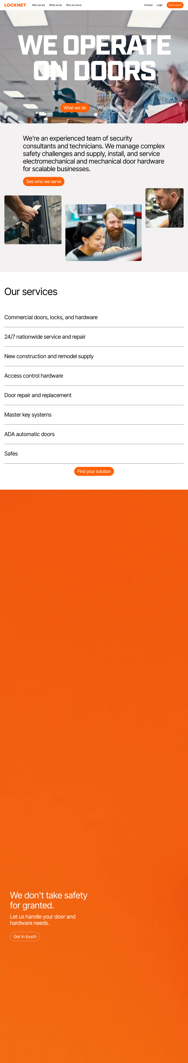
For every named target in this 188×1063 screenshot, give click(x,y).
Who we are (38, 5)
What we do (55, 5)
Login (160, 5)
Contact (148, 5)
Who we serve (73, 5)
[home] (15, 5)
